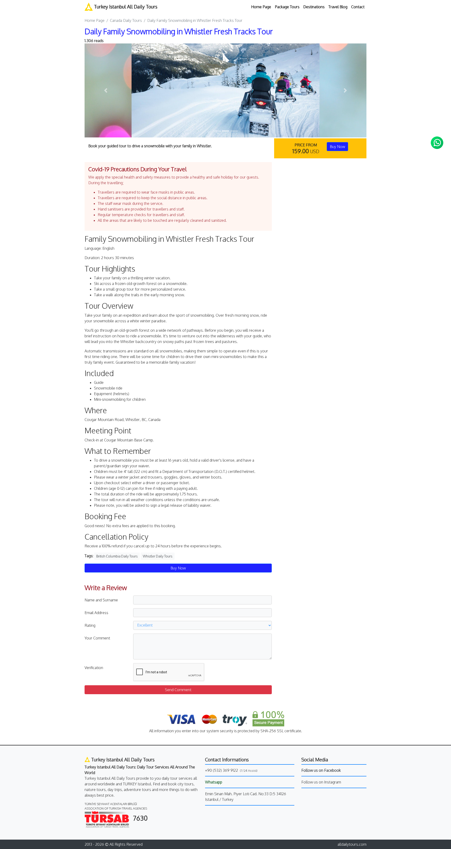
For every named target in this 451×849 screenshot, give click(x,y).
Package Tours (287, 6)
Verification (94, 667)
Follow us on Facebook (321, 770)
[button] (106, 90)
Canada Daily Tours (126, 20)
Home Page (261, 6)
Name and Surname (101, 600)
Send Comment (178, 689)
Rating (90, 625)
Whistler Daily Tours (157, 556)
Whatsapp (213, 782)
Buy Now (337, 146)
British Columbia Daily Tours (117, 556)
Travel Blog (337, 6)
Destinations (314, 6)
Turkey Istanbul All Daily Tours (125, 7)
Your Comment (97, 638)
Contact (358, 6)
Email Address (96, 612)
